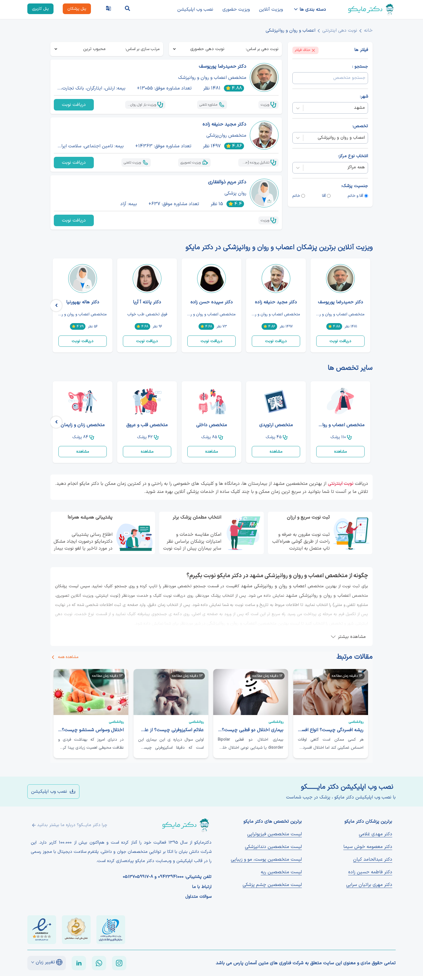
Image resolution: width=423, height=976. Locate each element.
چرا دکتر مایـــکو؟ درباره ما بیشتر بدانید (72, 825)
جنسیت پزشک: (354, 186)
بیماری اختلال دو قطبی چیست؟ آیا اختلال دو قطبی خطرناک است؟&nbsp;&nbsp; (250, 730)
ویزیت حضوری (236, 9)
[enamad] (41, 929)
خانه (368, 30)
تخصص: (360, 126)
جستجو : (360, 67)
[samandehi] (76, 929)
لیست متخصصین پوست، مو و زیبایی (266, 859)
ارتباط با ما (202, 887)
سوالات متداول (198, 897)
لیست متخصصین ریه (281, 872)
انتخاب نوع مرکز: (353, 156)
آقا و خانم (355, 196)
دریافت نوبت (74, 104)
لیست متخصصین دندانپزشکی (273, 846)
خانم (296, 196)
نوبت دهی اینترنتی (339, 30)
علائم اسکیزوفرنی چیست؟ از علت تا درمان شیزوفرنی (171, 730)
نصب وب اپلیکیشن (195, 9)
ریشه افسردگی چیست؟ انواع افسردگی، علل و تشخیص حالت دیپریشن (330, 730)
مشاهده (340, 452)
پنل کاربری (40, 9)
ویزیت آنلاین (271, 9)
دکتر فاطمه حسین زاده (370, 872)
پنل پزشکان (76, 9)
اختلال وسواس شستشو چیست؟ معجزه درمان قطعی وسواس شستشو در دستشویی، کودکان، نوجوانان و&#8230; (91, 730)
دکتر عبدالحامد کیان (372, 859)
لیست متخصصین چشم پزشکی (272, 884)
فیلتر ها (361, 50)
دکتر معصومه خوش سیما (367, 846)
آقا (324, 196)
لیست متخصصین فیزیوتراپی (274, 834)
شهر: (364, 97)
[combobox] (364, 108)
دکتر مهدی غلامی (375, 834)
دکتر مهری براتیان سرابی (369, 884)
